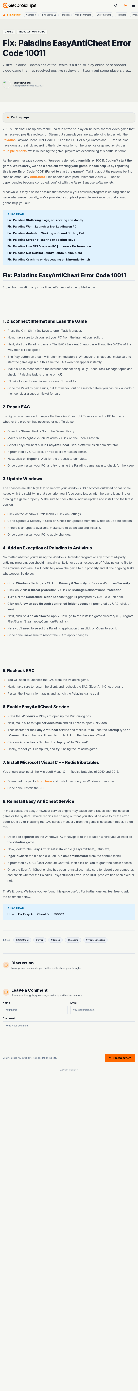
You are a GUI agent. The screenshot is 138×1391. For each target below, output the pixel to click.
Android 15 (31, 15)
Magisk (66, 15)
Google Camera (83, 15)
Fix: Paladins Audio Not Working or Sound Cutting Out (45, 233)
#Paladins (73, 940)
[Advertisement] (69, 304)
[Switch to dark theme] (125, 5)
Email (73, 1002)
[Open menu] (133, 5)
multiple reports (15, 151)
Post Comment (122, 1057)
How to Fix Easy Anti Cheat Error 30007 (35, 914)
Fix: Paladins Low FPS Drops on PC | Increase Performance (49, 246)
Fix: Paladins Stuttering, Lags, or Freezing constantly (45, 220)
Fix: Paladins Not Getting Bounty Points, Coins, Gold (44, 253)
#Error (39, 940)
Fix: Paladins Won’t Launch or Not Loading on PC (42, 226)
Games (9, 31)
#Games (55, 940)
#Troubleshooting (95, 940)
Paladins (9, 140)
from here (44, 781)
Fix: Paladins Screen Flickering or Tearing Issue (41, 239)
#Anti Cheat (22, 940)
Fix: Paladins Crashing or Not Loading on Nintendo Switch (48, 259)
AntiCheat (37, 177)
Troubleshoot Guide (32, 31)
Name (6, 1002)
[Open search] (115, 5)
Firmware (121, 15)
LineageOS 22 (49, 15)
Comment (9, 1018)
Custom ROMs (104, 15)
